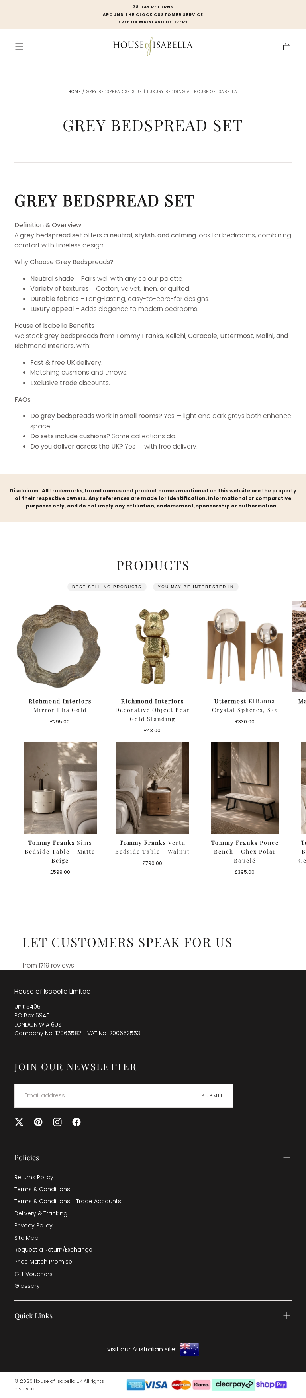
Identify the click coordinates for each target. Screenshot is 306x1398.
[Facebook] (76, 1122)
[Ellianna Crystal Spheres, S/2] (245, 646)
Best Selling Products (107, 587)
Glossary (27, 1286)
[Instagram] (57, 1122)
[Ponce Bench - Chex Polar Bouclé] (245, 788)
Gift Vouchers (33, 1274)
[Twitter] (19, 1122)
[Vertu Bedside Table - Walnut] (152, 788)
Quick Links (33, 1315)
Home (74, 92)
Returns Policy (33, 1177)
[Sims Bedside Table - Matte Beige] (60, 788)
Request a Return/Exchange (53, 1250)
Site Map (26, 1238)
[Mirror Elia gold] (60, 646)
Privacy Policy (33, 1225)
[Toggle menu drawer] (19, 46)
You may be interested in (196, 587)
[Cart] (287, 46)
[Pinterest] (38, 1122)
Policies (26, 1157)
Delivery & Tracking (40, 1213)
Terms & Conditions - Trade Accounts (67, 1201)
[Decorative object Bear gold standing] (152, 646)
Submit (212, 1095)
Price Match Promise (43, 1262)
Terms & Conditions (42, 1189)
